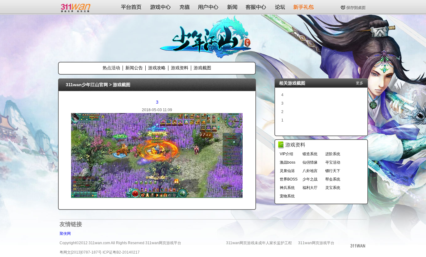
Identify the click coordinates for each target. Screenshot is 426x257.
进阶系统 (332, 154)
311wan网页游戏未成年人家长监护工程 (259, 243)
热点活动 (111, 67)
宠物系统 (287, 196)
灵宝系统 (332, 187)
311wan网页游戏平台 (316, 243)
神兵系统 (287, 187)
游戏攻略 (157, 67)
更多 (359, 83)
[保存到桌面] (354, 7)
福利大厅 (310, 187)
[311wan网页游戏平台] (76, 7)
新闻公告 (134, 67)
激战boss (287, 162)
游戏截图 (202, 67)
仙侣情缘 (310, 162)
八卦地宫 (310, 171)
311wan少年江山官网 (87, 84)
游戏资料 (179, 67)
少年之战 (310, 179)
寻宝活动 (332, 162)
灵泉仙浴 (287, 171)
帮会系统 (332, 179)
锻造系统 (310, 154)
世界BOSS (289, 179)
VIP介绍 (286, 154)
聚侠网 (65, 233)
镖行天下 (332, 171)
